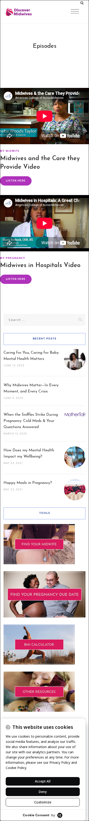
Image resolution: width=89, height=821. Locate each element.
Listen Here (16, 180)
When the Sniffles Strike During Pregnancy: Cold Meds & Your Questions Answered (31, 421)
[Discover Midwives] (28, 12)
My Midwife (9, 151)
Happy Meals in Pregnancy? (28, 483)
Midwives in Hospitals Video (40, 265)
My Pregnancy (12, 258)
